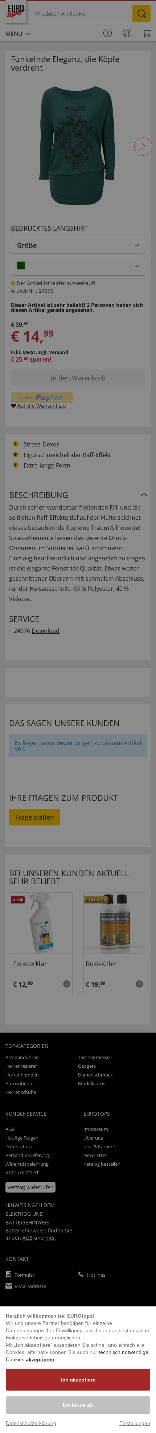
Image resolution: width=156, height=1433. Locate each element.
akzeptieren (40, 1359)
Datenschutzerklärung (31, 1423)
